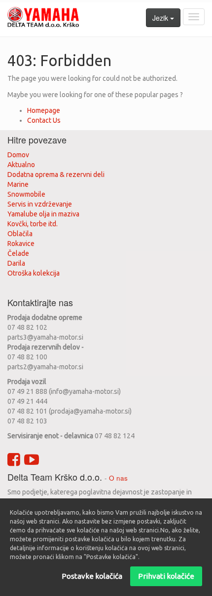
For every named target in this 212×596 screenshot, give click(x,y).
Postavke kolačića (92, 576)
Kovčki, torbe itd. (32, 224)
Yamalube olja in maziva (43, 214)
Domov (18, 155)
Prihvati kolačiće (166, 576)
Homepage (43, 110)
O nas (118, 478)
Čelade (18, 253)
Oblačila (20, 234)
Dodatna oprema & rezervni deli (56, 174)
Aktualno (21, 165)
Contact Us (44, 120)
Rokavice (21, 243)
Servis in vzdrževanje (39, 204)
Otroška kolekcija (33, 273)
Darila (16, 263)
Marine (18, 184)
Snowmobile (26, 194)
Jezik (161, 18)
